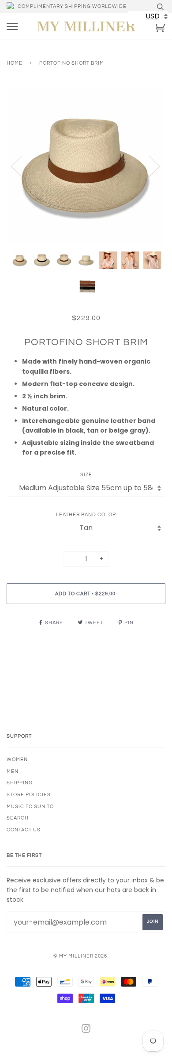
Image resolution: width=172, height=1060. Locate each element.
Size (86, 474)
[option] (86, 166)
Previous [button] (22, 165)
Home (14, 63)
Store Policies (29, 794)
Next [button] (149, 165)
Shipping (20, 782)
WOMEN (17, 759)
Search (18, 818)
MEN (13, 771)
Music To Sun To (30, 806)
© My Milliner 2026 (80, 956)
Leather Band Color (86, 514)
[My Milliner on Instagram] (86, 1030)
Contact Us (24, 829)
